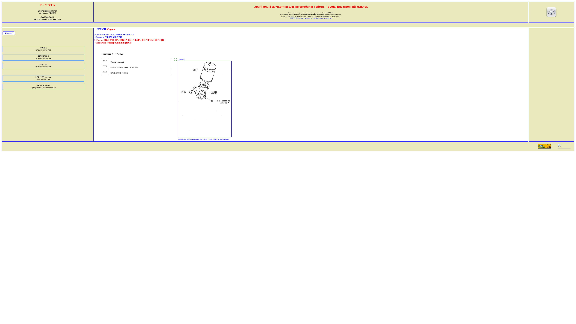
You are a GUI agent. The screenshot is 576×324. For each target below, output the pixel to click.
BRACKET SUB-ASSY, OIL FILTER (124, 67)
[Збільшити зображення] (175, 60)
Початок (8, 33)
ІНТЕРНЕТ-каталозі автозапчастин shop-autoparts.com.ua (311, 18)
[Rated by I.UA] (564, 147)
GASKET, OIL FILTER (119, 73)
